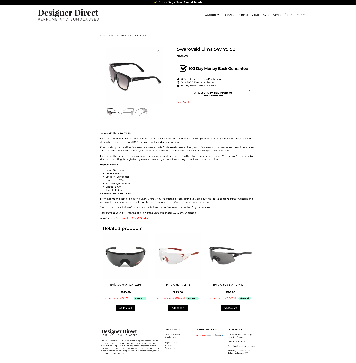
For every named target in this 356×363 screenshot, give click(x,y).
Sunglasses (210, 14)
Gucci (266, 14)
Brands (255, 14)
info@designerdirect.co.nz (244, 346)
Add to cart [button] (125, 308)
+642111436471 (239, 342)
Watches (243, 14)
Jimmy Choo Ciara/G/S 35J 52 (133, 218)
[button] (158, 51)
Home (103, 35)
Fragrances (228, 14)
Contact (277, 14)
